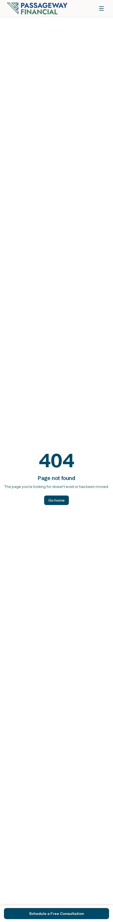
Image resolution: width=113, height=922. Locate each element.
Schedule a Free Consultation (56, 913)
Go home (56, 500)
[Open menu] (101, 8)
